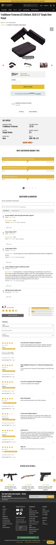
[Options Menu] (53, 360)
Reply (18, 222)
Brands (4, 525)
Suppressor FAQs (33, 511)
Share (22, 111)
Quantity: (14, 79)
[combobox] (30, 5)
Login (43, 509)
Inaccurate (22, 222)
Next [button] (52, 65)
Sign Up (50, 496)
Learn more (23, 207)
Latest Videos (32, 518)
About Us (44, 520)
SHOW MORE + (28, 142)
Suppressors (5, 518)
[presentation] (2, 480)
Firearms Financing (33, 516)
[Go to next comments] (35, 188)
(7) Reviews (9, 24)
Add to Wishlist (33, 111)
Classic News (32, 520)
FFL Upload (45, 514)
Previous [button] (4, 65)
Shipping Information (34, 512)
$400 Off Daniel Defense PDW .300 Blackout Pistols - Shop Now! (28, 1)
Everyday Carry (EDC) (7, 523)
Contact (46, 5)
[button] (41, 308)
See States (17, 105)
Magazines (5, 516)
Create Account (45, 511)
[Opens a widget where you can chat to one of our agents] (51, 542)
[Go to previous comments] (21, 188)
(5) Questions (15, 24)
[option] (28, 42)
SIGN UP (21, 528)
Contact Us (44, 524)
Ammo (4, 511)
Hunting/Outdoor (6, 522)
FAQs (41, 5)
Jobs (43, 522)
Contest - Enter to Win (34, 522)
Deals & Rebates (6, 527)
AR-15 (4, 512)
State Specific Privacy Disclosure (32, 542)
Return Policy (32, 514)
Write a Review (22, 24)
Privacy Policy (19, 542)
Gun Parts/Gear (6, 520)
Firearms (5, 509)
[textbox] (28, 203)
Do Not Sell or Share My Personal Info (28, 537)
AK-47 (4, 514)
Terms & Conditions (47, 540)
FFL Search (44, 512)
